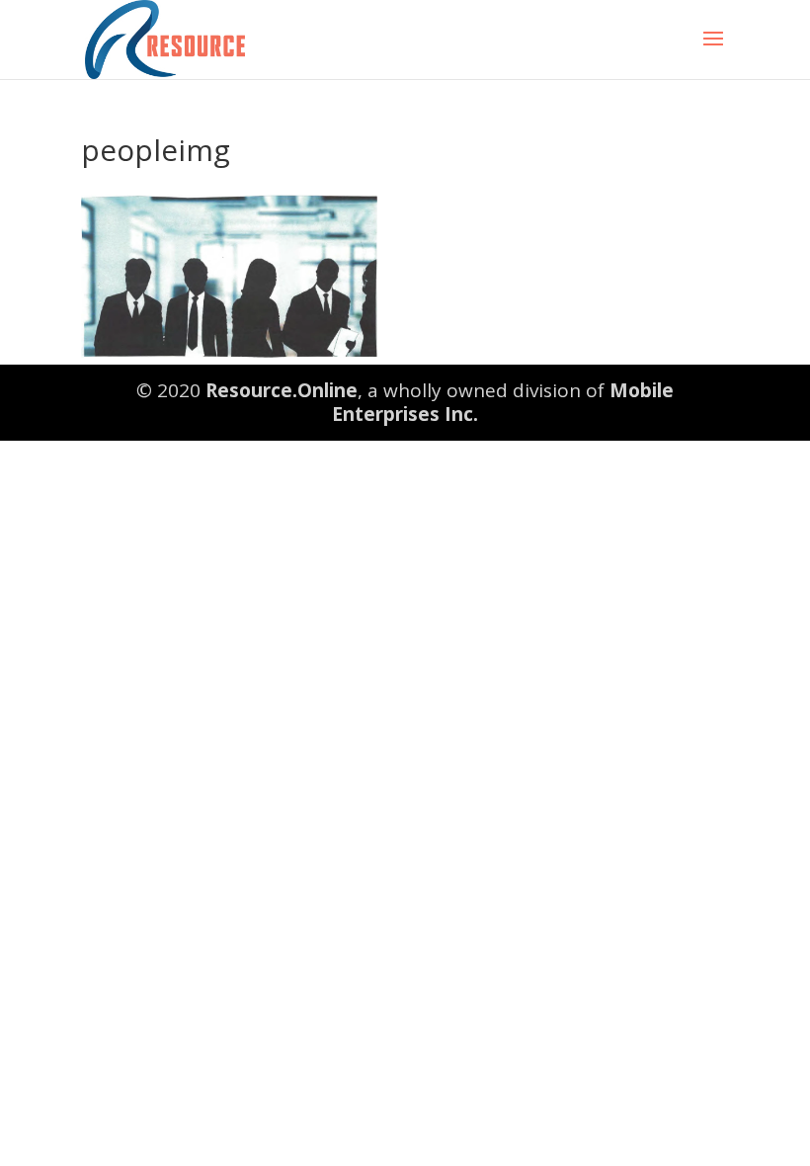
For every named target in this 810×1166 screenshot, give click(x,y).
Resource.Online (281, 390)
